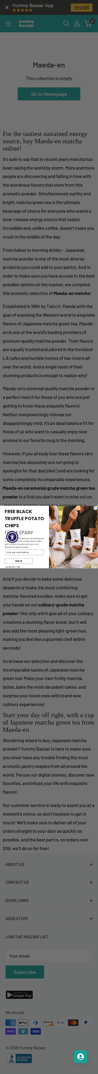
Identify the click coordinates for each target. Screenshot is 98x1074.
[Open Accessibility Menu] (12, 537)
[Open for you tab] (80, 1056)
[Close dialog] (95, 508)
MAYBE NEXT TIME (13, 567)
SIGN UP (18, 561)
